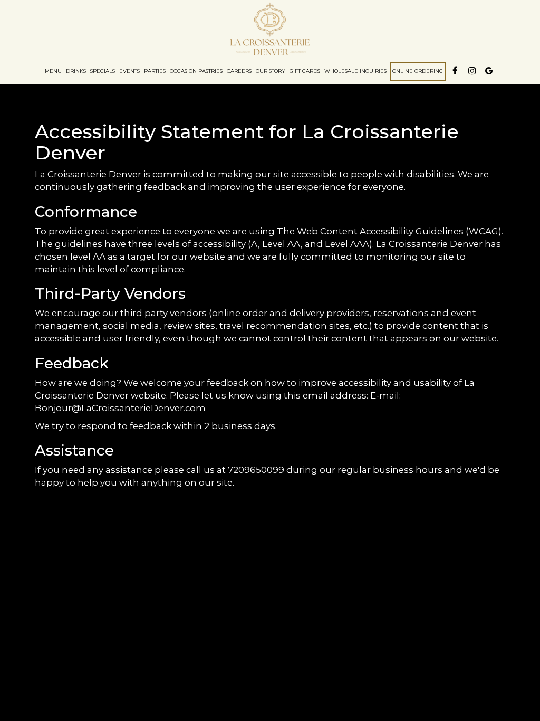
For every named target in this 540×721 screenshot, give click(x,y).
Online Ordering (417, 71)
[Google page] (488, 70)
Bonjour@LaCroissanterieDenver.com (120, 408)
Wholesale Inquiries (355, 71)
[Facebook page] (455, 70)
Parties (155, 71)
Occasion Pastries (196, 71)
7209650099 (256, 469)
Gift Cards (305, 71)
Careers (239, 71)
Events (129, 71)
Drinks (76, 71)
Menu (53, 71)
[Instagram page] (472, 70)
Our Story (270, 71)
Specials (102, 71)
